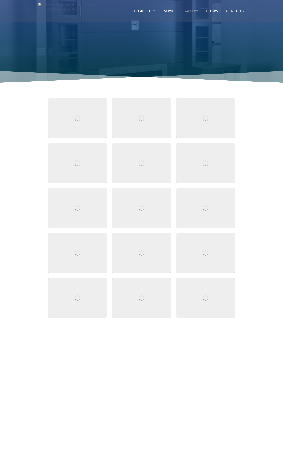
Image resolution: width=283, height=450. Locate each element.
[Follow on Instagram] (147, 361)
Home (139, 11)
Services (171, 11)
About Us (132, 375)
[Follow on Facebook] (124, 361)
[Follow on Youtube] (159, 361)
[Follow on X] (136, 361)
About (154, 11)
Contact (234, 11)
